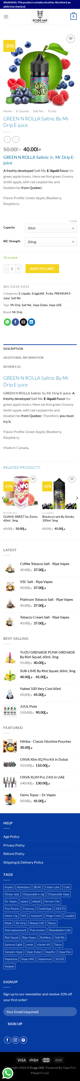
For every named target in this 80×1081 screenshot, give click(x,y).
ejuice (24, 901)
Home (7, 111)
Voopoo (9, 966)
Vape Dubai (40, 305)
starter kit (43, 944)
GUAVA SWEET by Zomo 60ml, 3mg (20, 518)
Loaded (69, 916)
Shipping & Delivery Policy (23, 862)
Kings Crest (53, 916)
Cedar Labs (52, 887)
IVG (23, 916)
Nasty (52, 923)
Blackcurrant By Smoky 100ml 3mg (58, 518)
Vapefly (50, 952)
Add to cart (42, 268)
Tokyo (58, 944)
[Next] (77, 507)
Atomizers (23, 887)
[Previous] (3, 507)
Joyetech (36, 916)
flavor (58, 170)
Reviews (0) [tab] (12, 366)
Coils (67, 887)
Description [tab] (13, 348)
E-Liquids (22, 111)
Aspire (9, 887)
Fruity (52, 111)
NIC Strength (11, 241)
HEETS (60, 908)
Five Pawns (12, 908)
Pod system (37, 930)
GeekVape (45, 908)
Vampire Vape (13, 952)
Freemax (28, 908)
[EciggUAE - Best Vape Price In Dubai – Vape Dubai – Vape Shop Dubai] (40, 16)
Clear (73, 221)
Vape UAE (55, 305)
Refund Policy (13, 853)
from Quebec (31, 187)
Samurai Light (13, 944)
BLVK (37, 887)
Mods (8, 923)
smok (29, 944)
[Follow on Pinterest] (23, 1040)
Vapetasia (11, 959)
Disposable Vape (58, 894)
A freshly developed (18, 170)
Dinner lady (12, 894)
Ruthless (45, 937)
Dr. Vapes (11, 901)
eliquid (36, 901)
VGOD (60, 959)
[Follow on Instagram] (15, 1040)
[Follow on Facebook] (7, 1040)
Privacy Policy (14, 845)
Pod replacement (15, 930)
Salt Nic (38, 111)
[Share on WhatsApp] (7, 322)
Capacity (9, 227)
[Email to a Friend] (23, 322)
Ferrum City (52, 901)
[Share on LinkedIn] (31, 322)
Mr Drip (15, 305)
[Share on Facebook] (15, 322)
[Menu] (6, 16)
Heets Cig (11, 916)
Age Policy (11, 836)
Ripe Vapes (29, 937)
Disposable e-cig (33, 894)
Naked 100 (37, 923)
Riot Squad (11, 937)
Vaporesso (45, 959)
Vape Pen (65, 952)
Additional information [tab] (23, 357)
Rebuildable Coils (60, 930)
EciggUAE (38, 293)
